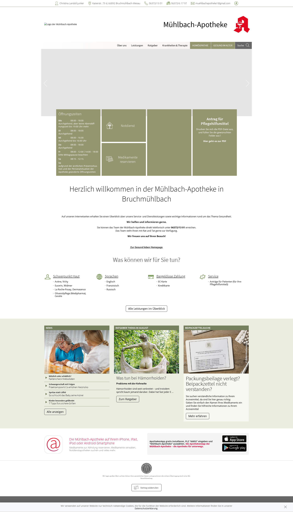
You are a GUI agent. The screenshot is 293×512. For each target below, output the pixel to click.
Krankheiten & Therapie (174, 45)
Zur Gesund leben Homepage (146, 247)
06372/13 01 (156, 3)
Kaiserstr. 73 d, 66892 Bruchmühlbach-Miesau (116, 3)
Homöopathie (200, 45)
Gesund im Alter (222, 45)
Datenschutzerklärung (146, 508)
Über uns (122, 45)
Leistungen (137, 45)
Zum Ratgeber (128, 399)
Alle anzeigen (55, 412)
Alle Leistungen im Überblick (146, 308)
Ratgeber (153, 45)
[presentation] (45, 83)
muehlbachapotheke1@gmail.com (212, 3)
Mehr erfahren (197, 416)
